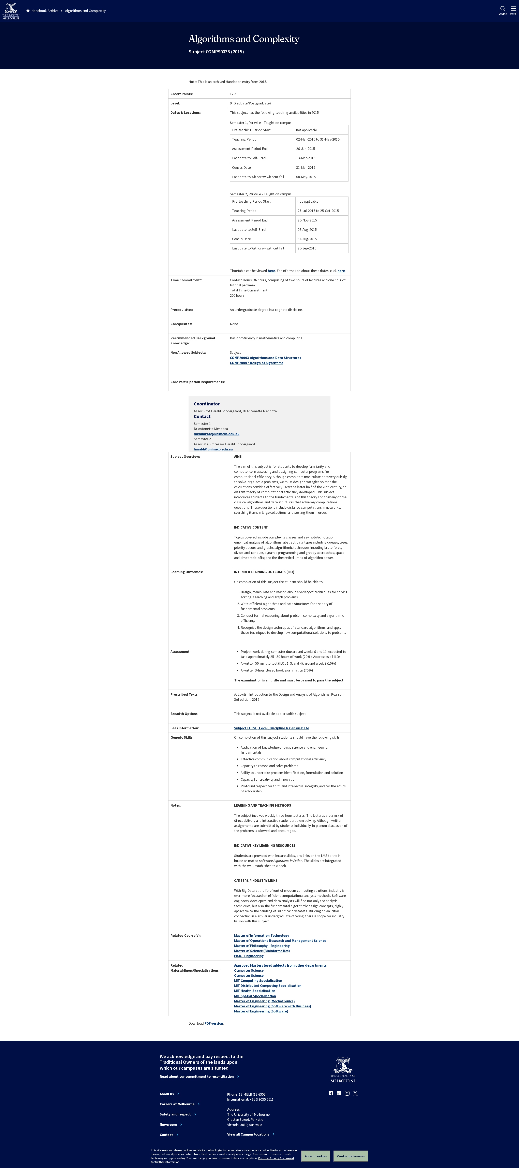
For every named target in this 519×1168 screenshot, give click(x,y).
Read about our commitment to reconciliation (197, 1076)
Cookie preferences (351, 1156)
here (271, 270)
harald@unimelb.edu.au (213, 449)
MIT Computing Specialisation (258, 980)
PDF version (214, 1023)
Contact (166, 1135)
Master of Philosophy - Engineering (262, 945)
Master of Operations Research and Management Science (280, 940)
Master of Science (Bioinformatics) (262, 950)
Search (503, 13)
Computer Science (249, 970)
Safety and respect (175, 1114)
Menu (513, 13)
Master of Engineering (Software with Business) (272, 1006)
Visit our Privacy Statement (276, 1158)
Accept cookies (316, 1156)
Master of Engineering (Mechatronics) (264, 1001)
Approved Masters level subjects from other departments (280, 965)
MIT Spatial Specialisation (255, 996)
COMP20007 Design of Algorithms (256, 362)
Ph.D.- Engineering (249, 955)
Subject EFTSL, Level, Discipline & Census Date (271, 728)
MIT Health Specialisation (255, 990)
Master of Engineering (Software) (261, 1011)
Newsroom (168, 1124)
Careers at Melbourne (177, 1104)
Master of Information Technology (261, 935)
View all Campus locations (248, 1134)
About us (167, 1094)
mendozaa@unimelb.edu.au (216, 434)
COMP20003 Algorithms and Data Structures (265, 357)
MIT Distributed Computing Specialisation (268, 985)
